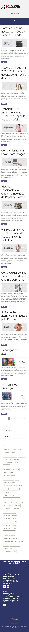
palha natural (7, 508)
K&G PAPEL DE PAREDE (14, 489)
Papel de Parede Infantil (9, 531)
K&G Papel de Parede (7, 430)
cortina (5, 459)
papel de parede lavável (9, 535)
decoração (6, 465)
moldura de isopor (8, 502)
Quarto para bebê (15, 545)
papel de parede (16, 508)
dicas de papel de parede (9, 482)
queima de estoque (8, 548)
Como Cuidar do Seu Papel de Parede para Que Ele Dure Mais (14, 276)
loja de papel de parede (9, 495)
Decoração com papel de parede (11, 469)
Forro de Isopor (18, 485)
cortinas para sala (8, 462)
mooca (16, 502)
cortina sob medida (14, 459)
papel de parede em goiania (10, 525)
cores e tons (22, 456)
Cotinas (16, 462)
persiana (21, 541)
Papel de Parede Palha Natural (11, 538)
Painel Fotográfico (8, 505)
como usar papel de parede (10, 456)
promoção (6, 545)
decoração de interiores (9, 475)
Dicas (17, 479)
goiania (5, 489)
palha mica (17, 505)
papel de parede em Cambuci (10, 518)
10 (24, 418)
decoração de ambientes (9, 472)
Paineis (21, 502)
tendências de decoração (10, 551)
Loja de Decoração (8, 492)
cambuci (13, 452)
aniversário (6, 452)
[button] (14, 20)
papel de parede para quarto (10, 541)
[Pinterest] (8, 586)
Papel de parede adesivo (9, 512)
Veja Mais (4, 62)
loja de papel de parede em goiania (11, 498)
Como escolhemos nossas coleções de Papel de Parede (13, 32)
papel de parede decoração (10, 515)
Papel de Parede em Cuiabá (10, 522)
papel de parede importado (10, 528)
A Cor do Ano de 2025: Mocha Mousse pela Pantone (14, 316)
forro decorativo (8, 485)
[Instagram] (4, 586)
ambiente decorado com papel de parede (13, 449)
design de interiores (8, 479)
